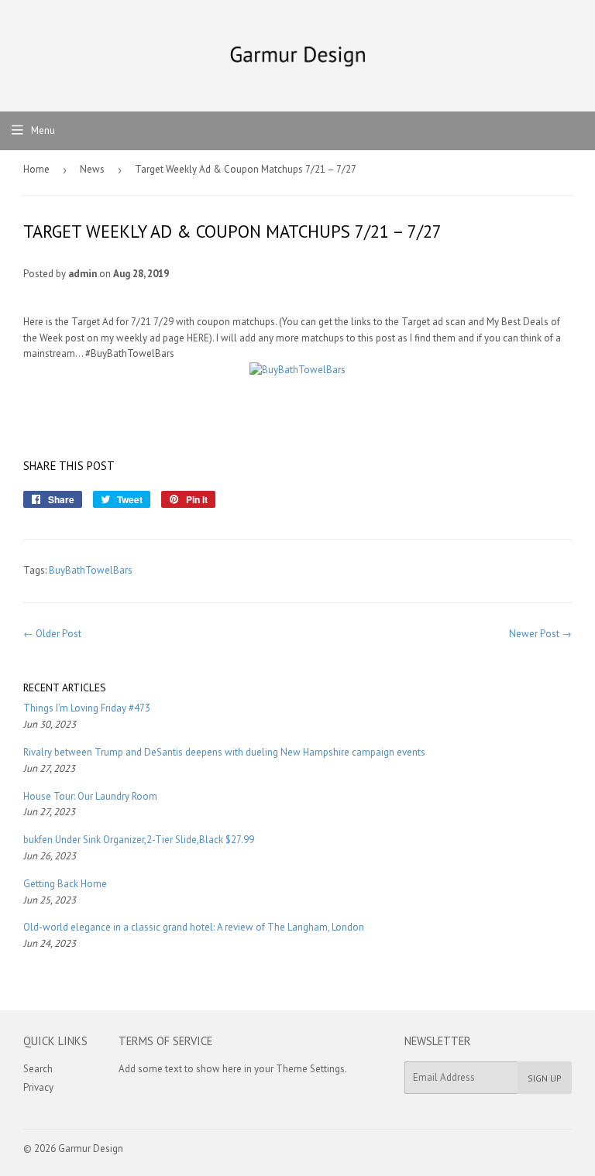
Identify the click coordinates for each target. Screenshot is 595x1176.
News (92, 169)
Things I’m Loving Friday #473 (86, 708)
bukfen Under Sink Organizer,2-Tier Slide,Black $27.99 (138, 839)
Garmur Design (90, 1148)
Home (36, 169)
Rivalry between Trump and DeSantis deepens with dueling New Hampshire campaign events (224, 752)
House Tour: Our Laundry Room (90, 796)
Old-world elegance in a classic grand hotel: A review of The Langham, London (193, 927)
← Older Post (52, 633)
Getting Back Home (65, 883)
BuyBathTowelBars (90, 570)
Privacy (38, 1087)
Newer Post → (540, 633)
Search (38, 1068)
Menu (43, 130)
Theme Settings (310, 1068)
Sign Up (545, 1078)
